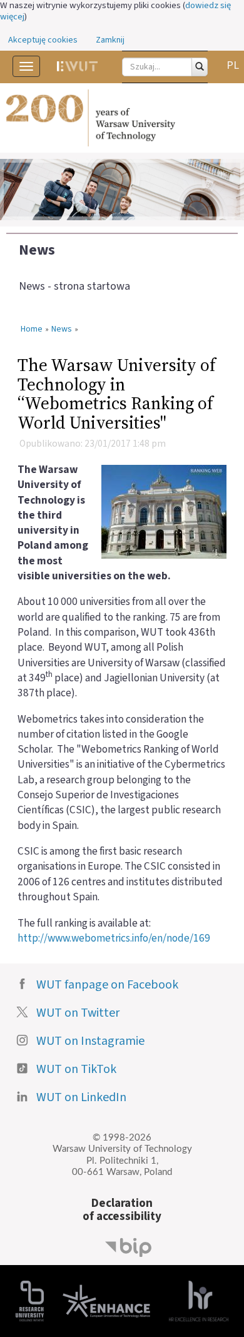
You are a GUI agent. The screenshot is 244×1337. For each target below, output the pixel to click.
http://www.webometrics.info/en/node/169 (114, 938)
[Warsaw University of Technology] (122, 118)
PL (232, 65)
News (37, 250)
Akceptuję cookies (43, 40)
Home (32, 329)
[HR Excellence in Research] (198, 1300)
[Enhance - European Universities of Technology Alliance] (106, 1300)
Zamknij (110, 40)
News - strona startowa (74, 286)
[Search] (199, 67)
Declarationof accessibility (122, 1209)
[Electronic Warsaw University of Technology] (77, 66)
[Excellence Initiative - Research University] (30, 1300)
